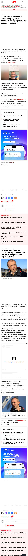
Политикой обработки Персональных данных (10, 6)
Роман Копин (10, 80)
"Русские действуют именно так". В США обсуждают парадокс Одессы (11, 227)
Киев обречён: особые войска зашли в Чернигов (13, 547)
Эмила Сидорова (5, 480)
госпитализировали (19, 99)
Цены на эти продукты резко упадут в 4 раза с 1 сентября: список (13, 232)
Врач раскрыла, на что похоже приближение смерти (12, 218)
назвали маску (21, 420)
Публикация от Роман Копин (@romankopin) (12, 376)
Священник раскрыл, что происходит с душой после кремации (13, 223)
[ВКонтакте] (12, 198)
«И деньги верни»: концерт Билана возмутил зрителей (12, 242)
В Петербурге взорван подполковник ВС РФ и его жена (13, 237)
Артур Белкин (5, 164)
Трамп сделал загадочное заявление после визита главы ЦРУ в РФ (12, 551)
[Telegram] (9, 198)
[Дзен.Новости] (2, 198)
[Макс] (5, 198)
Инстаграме (11, 62)
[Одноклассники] (15, 198)
